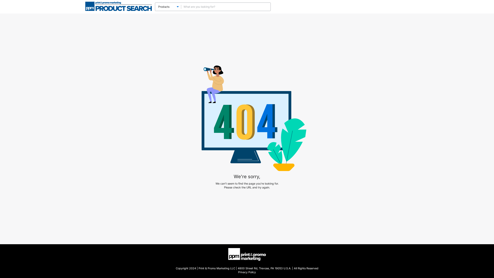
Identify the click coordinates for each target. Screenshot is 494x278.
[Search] (266, 6)
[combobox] (222, 7)
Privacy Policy (247, 272)
